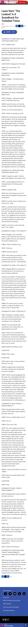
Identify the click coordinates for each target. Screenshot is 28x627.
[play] (2, 625)
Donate (23, 2)
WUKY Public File (7, 603)
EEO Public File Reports (8, 610)
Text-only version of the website (11, 607)
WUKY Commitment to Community (11, 600)
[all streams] (26, 625)
